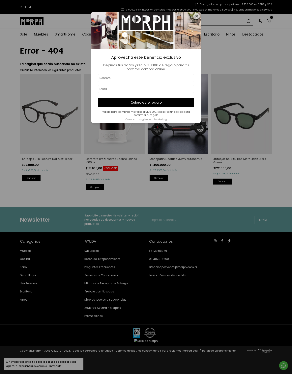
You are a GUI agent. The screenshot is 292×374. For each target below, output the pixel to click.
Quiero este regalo (146, 102)
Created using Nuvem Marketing (146, 119)
